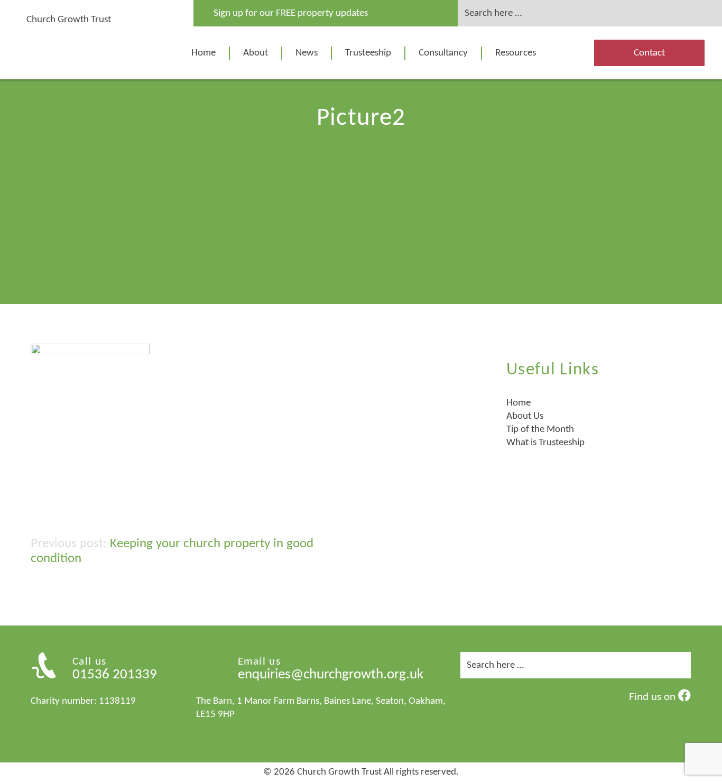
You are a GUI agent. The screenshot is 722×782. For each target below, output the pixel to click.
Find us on (653, 697)
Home (203, 53)
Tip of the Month (540, 430)
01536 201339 (114, 675)
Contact (649, 53)
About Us (524, 416)
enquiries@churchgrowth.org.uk (330, 675)
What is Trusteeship (545, 443)
